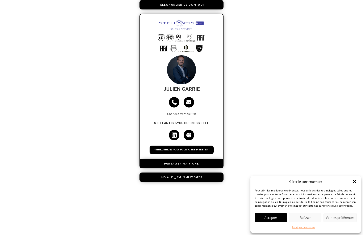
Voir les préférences (340, 217)
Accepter (270, 217)
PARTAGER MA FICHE (181, 163)
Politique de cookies (303, 227)
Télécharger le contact (181, 4)
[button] (354, 181)
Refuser (305, 217)
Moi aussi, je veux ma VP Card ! (181, 177)
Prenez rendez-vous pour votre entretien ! (181, 149)
